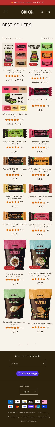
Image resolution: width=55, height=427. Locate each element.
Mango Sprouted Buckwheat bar (15, 225)
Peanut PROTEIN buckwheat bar (15, 170)
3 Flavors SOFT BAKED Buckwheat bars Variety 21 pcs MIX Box (40, 72)
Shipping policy (44, 417)
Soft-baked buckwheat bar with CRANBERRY (40, 226)
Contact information (29, 421)
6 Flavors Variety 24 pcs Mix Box (15, 115)
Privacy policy (43, 412)
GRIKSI (15, 412)
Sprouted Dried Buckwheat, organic (14, 323)
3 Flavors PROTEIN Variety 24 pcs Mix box (14, 71)
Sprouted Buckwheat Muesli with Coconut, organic (40, 274)
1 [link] (19, 344)
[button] (6, 12)
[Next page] (35, 344)
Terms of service (28, 417)
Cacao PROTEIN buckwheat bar (40, 198)
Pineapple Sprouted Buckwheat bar (14, 197)
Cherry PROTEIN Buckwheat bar (40, 101)
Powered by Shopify (27, 412)
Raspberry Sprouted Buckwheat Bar (40, 143)
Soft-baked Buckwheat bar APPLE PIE (14, 143)
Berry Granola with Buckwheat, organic (14, 275)
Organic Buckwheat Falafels (40, 324)
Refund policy (13, 417)
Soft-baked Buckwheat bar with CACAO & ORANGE (40, 170)
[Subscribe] (43, 363)
